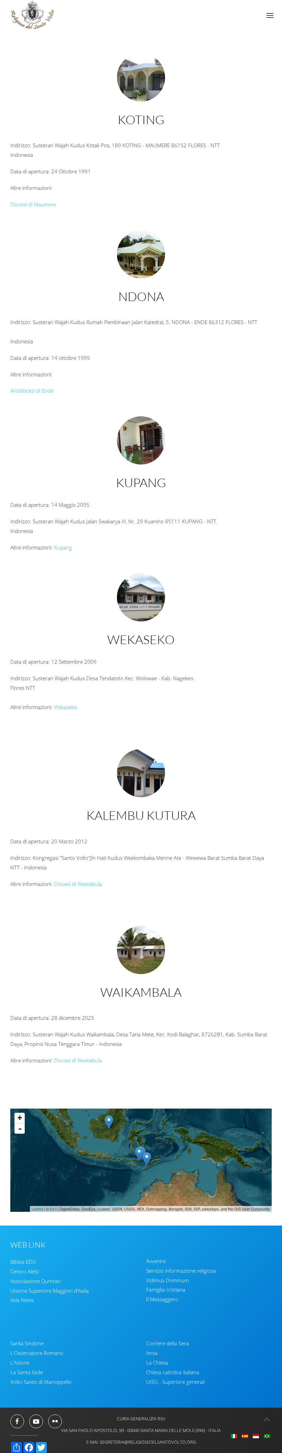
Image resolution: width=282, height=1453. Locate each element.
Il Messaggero (162, 1299)
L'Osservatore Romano (36, 1352)
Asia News (22, 1299)
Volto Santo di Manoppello (41, 1381)
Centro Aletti (24, 1271)
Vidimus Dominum (167, 1280)
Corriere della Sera (167, 1343)
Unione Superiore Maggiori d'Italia (49, 1290)
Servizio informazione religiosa (181, 1270)
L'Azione (20, 1362)
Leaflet (37, 1208)
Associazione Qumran (35, 1281)
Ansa (152, 1352)
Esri (53, 1208)
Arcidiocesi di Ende (31, 390)
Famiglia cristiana (165, 1289)
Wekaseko (65, 707)
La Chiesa (157, 1362)
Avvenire (156, 1261)
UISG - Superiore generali (175, 1381)
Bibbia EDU (23, 1261)
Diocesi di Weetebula (78, 883)
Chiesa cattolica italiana (172, 1372)
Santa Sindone (27, 1343)
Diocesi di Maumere (33, 204)
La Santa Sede (26, 1372)
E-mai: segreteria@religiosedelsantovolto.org (141, 1442)
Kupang (63, 547)
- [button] (20, 1128)
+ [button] (20, 1117)
